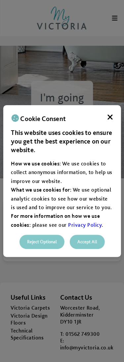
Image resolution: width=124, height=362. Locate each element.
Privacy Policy (85, 225)
